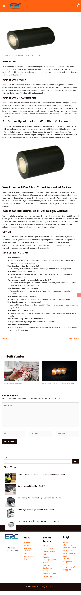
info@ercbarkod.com (69, 561)
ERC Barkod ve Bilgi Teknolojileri (43, 587)
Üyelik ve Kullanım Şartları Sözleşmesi (49, 574)
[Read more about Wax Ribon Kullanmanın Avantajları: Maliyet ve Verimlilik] (21, 371)
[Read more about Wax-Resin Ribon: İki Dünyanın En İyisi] (59, 371)
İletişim (26, 559)
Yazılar (26, 553)
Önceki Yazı (6, 338)
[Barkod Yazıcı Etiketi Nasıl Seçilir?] (10, 489)
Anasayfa (27, 542)
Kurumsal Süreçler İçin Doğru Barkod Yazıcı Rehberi (39, 521)
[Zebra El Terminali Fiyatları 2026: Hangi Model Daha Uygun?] (10, 478)
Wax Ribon (9, 55)
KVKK (45, 546)
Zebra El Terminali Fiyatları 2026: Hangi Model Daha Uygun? (42, 474)
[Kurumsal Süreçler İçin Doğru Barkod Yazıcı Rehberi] (10, 525)
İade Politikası (48, 549)
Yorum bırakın (36, 55)
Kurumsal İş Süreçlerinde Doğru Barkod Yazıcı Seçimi (39, 498)
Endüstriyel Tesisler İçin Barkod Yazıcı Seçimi (36, 510)
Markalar (27, 548)
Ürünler (27, 551)
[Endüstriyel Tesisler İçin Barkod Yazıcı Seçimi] (10, 513)
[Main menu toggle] (4, 6)
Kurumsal (27, 545)
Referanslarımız (30, 556)
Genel (55, 383)
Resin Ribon (62, 383)
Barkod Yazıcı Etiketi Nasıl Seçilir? (31, 486)
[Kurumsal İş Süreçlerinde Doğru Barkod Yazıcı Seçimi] (10, 501)
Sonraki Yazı (74, 338)
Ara (5, 458)
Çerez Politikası (49, 551)
